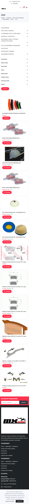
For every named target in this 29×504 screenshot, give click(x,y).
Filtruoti (5, 88)
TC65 (11, 19)
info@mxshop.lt (7, 487)
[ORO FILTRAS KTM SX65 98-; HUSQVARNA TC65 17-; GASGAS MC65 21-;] (14, 203)
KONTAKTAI (4, 453)
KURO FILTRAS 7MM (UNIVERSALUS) (10, 187)
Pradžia (3, 18)
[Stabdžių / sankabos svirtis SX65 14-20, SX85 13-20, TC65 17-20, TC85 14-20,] (14, 352)
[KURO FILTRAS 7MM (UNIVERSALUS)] (14, 179)
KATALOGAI (4, 451)
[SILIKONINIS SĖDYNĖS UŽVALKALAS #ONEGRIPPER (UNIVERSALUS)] (14, 104)
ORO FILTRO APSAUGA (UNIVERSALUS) (11, 163)
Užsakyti (23, 402)
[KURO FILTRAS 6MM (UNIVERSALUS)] (14, 129)
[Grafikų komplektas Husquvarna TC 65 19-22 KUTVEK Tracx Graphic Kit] (14, 377)
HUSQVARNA (6, 19)
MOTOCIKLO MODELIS (18, 18)
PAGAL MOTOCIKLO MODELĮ (8, 448)
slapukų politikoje (10, 501)
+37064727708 (16, 1)
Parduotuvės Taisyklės (7, 455)
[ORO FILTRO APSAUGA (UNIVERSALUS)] (14, 154)
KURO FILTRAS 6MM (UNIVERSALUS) (10, 138)
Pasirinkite (6, 118)
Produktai (8, 18)
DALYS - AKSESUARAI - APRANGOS (9, 446)
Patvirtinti (19, 501)
